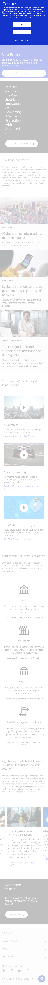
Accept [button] (22, 24)
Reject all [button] (22, 32)
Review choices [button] (20, 40)
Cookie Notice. (30, 18)
